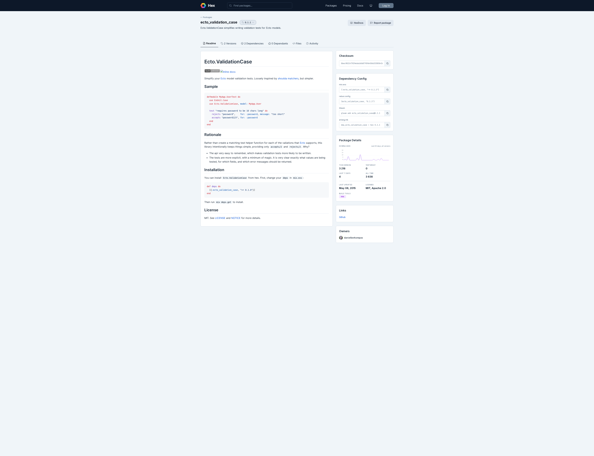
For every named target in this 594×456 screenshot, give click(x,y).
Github (342, 217)
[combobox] (259, 5)
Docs (360, 5)
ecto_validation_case (218, 22)
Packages (331, 5)
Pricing (347, 5)
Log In (386, 5)
